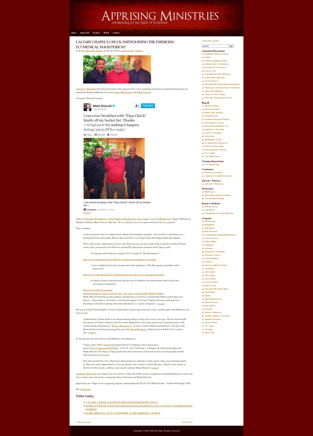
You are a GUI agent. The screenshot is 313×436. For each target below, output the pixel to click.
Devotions (209, 248)
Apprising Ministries (86, 88)
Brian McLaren (211, 231)
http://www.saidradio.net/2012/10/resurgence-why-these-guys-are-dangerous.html (123, 274)
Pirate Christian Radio (214, 146)
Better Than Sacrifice (214, 113)
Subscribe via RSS (210, 41)
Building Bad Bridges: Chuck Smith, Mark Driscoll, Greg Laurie (117, 218)
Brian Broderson (139, 329)
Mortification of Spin (213, 139)
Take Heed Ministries (214, 91)
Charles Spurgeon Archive (216, 61)
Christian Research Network (217, 119)
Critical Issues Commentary (217, 64)
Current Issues (127, 51)
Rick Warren (210, 306)
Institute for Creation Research (218, 176)
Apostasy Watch (212, 106)
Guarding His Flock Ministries (217, 74)
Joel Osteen (210, 272)
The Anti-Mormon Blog (214, 198)
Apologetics (210, 225)
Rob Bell (208, 309)
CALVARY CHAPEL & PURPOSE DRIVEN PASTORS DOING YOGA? (122, 402)
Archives (96, 32)
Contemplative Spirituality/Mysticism (220, 235)
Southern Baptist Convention (217, 316)
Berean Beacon (211, 207)
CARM (207, 57)
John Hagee (210, 275)
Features (139, 51)
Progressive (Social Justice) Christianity (222, 88)
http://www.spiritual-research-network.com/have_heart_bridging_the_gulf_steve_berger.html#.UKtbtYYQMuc (123, 291)
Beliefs (106, 32)
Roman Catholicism (213, 312)
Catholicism (210, 210)
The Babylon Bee (212, 164)
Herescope (85, 389)
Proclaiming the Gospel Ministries (219, 213)
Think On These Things (215, 94)
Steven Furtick (211, 322)
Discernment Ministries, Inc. (217, 126)
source (87, 212)
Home (73, 32)
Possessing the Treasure (216, 150)
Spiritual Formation (213, 319)
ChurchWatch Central (214, 123)
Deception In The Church (216, 67)
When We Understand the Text (218, 98)
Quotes (208, 295)
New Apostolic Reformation (216, 289)
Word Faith (209, 333)
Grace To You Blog (213, 133)
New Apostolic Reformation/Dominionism (222, 84)
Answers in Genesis (213, 172)
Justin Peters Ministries (215, 77)
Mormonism (210, 192)
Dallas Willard (210, 241)
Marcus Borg (210, 285)
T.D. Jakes (209, 326)
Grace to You (210, 71)
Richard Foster (211, 302)
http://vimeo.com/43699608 (104, 348)
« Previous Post (83, 422)
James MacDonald (123, 92)
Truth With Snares (212, 156)
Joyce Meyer (210, 279)
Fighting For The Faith (214, 129)
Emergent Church (212, 255)
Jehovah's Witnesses (214, 184)
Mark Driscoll (144, 92)
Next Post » (188, 422)
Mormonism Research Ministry (218, 195)
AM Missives (210, 221)
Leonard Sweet (211, 282)
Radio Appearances (213, 299)
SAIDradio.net (164, 218)
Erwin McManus (212, 258)
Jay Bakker (210, 269)
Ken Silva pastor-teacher (92, 51)
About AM (84, 32)
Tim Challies (210, 153)
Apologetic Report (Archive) (217, 54)
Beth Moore (210, 228)
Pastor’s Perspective (121, 325)
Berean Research (212, 109)
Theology (209, 329)
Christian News (211, 116)
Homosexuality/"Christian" (216, 265)
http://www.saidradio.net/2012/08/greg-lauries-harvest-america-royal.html (119, 259)
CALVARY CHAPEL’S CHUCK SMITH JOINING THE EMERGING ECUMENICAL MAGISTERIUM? (125, 44)
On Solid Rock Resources (216, 143)
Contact (116, 32)
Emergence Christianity (215, 252)
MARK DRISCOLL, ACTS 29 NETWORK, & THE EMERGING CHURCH (123, 413)
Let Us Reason (211, 81)
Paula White (210, 292)
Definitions (209, 245)
